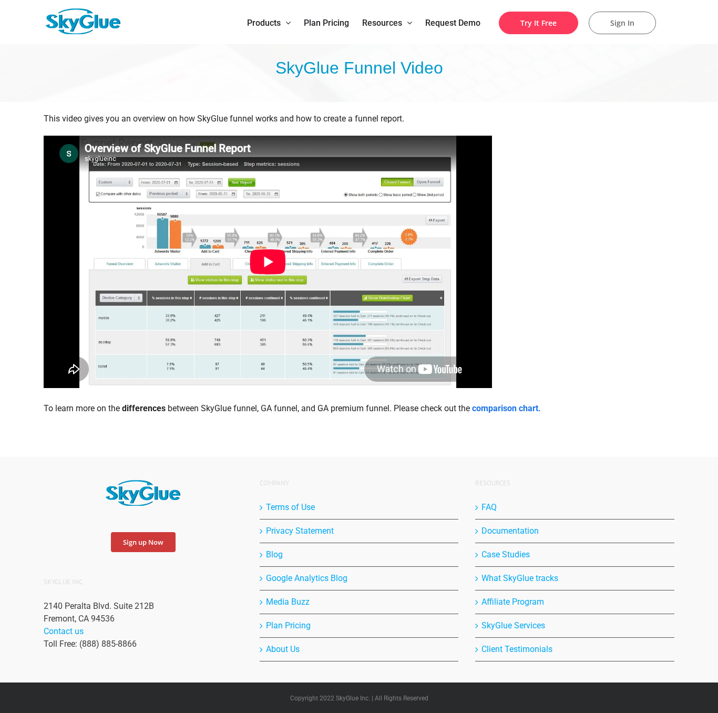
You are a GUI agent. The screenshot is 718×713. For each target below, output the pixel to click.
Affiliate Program (512, 602)
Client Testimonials (516, 649)
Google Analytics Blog (306, 578)
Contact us (64, 631)
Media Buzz (288, 602)
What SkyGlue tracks (519, 578)
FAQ (489, 507)
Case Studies (505, 554)
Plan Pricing (288, 625)
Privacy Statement (300, 531)
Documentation (510, 531)
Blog (274, 554)
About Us (283, 649)
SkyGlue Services (513, 625)
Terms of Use (290, 507)
